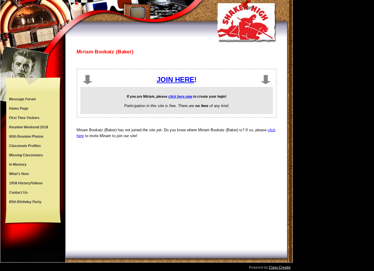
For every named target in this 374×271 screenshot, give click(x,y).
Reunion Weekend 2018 (28, 127)
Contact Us (18, 192)
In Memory (18, 164)
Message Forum (22, 99)
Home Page (18, 108)
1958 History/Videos (26, 183)
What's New (19, 174)
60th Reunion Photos (26, 136)
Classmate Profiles (25, 146)
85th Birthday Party (25, 202)
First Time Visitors (24, 118)
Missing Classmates (26, 155)
